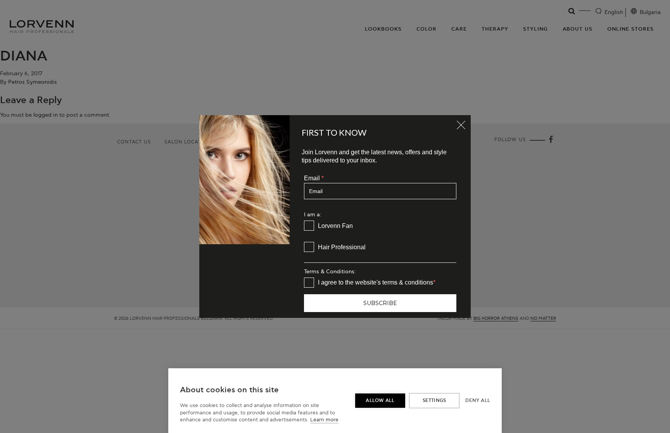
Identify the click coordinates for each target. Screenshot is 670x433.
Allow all (380, 401)
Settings (434, 401)
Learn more (324, 420)
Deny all (477, 401)
